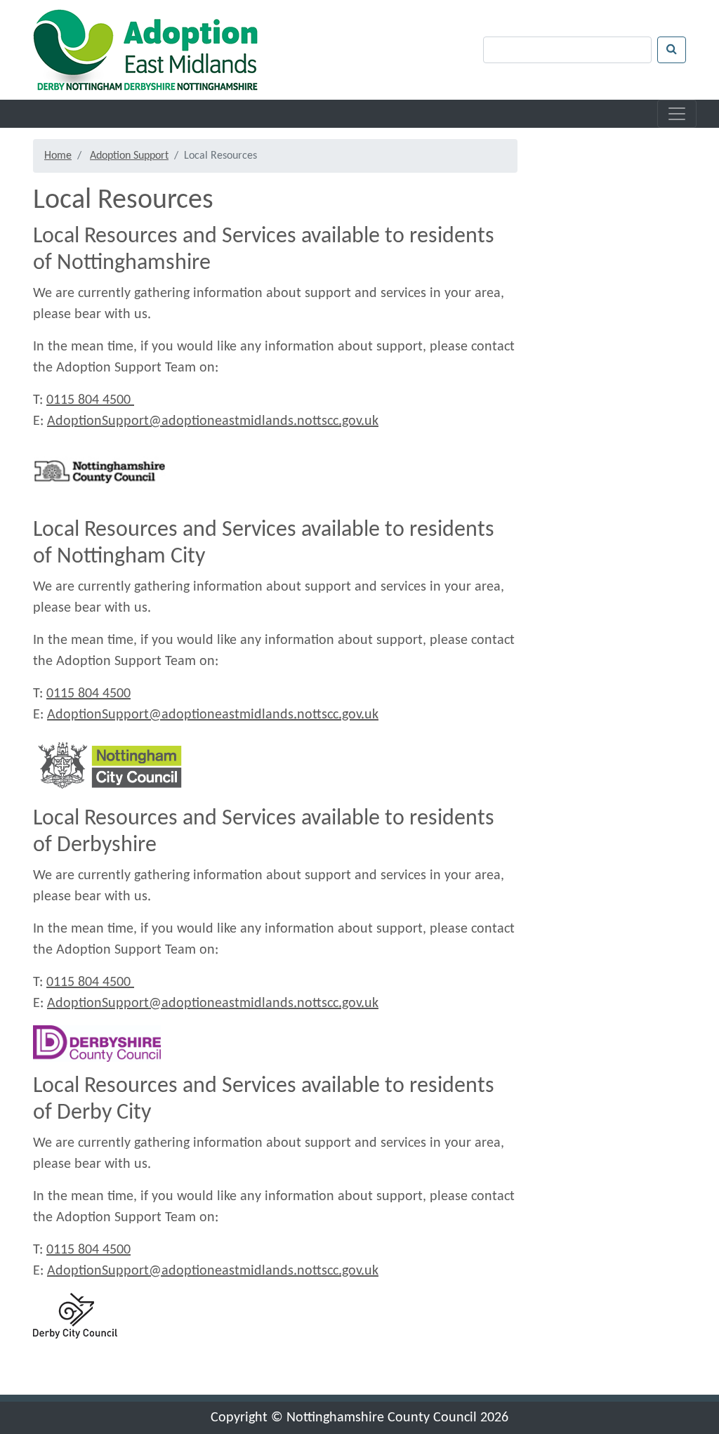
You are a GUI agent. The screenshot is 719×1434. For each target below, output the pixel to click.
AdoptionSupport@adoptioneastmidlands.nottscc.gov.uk (212, 421)
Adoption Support (129, 156)
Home (58, 156)
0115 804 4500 (90, 400)
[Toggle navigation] (677, 114)
